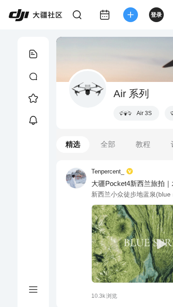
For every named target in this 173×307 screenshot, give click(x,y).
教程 (143, 144)
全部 (108, 144)
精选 (73, 144)
